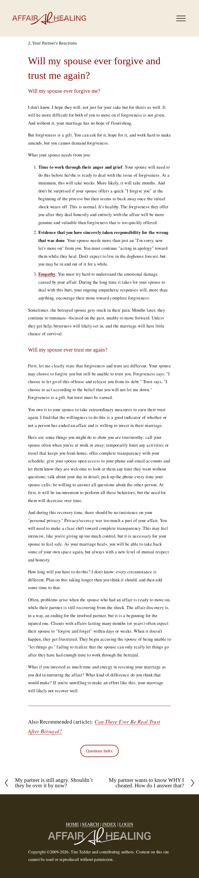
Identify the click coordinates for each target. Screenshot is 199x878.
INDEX (109, 824)
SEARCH (90, 824)
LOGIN (126, 824)
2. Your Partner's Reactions (52, 43)
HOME (72, 824)
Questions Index (99, 751)
